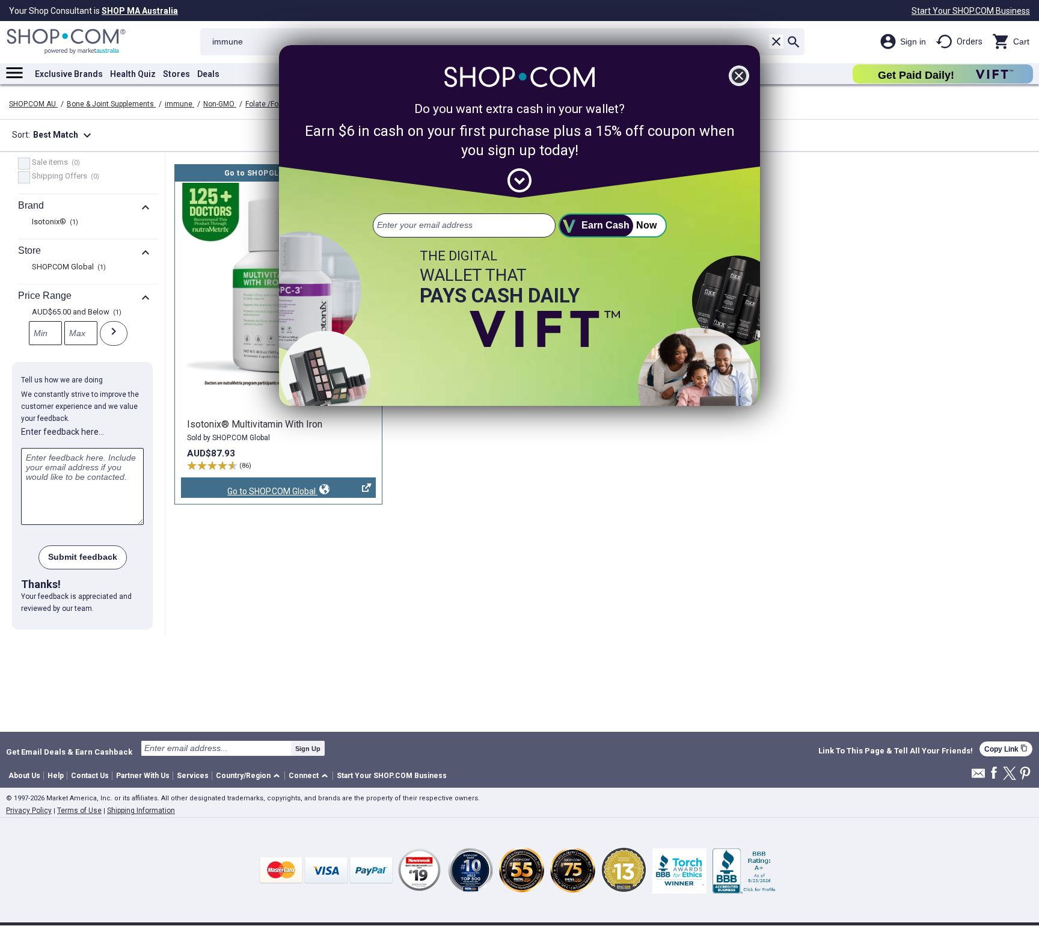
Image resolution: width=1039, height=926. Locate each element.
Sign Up (307, 748)
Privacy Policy (29, 810)
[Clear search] (776, 41)
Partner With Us (143, 775)
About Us (24, 775)
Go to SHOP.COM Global (249, 492)
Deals (208, 74)
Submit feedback (82, 557)
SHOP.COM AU (33, 104)
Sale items (54, 163)
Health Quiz (133, 74)
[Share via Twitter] (1009, 774)
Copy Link (1006, 748)
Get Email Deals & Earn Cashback (69, 751)
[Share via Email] (978, 776)
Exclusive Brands (69, 74)
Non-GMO (219, 104)
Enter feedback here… (62, 432)
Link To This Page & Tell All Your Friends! (895, 751)
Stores (176, 74)
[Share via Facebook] (994, 773)
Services (193, 775)
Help (56, 775)
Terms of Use (79, 810)
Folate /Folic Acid (274, 104)
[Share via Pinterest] (1025, 774)
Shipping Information (141, 810)
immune (179, 104)
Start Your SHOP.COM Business (971, 11)
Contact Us (90, 775)
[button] (250, 776)
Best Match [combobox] (63, 135)
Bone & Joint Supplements (111, 104)
